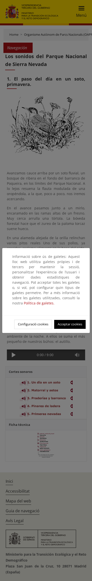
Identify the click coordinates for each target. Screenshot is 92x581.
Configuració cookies (33, 324)
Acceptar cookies (70, 324)
